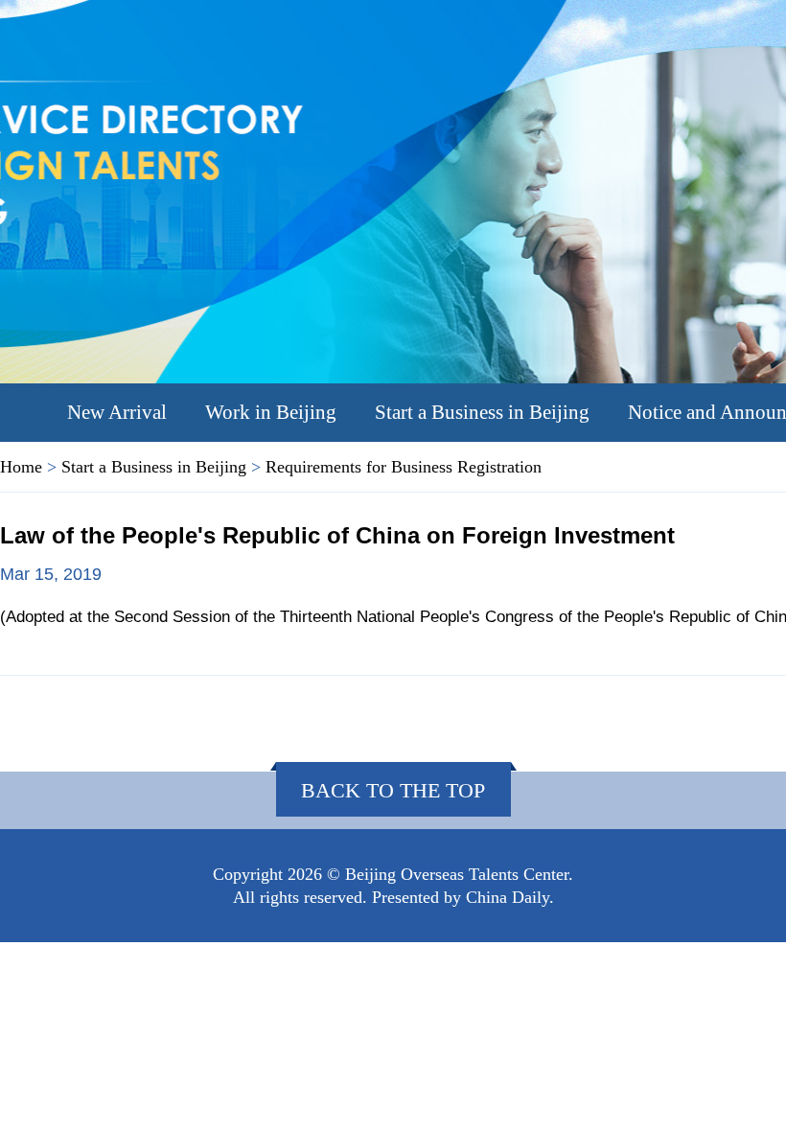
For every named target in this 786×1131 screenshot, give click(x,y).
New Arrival (117, 412)
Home (21, 466)
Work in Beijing (270, 412)
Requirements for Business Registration (404, 466)
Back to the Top (393, 790)
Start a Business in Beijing (482, 412)
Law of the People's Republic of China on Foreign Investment (337, 535)
